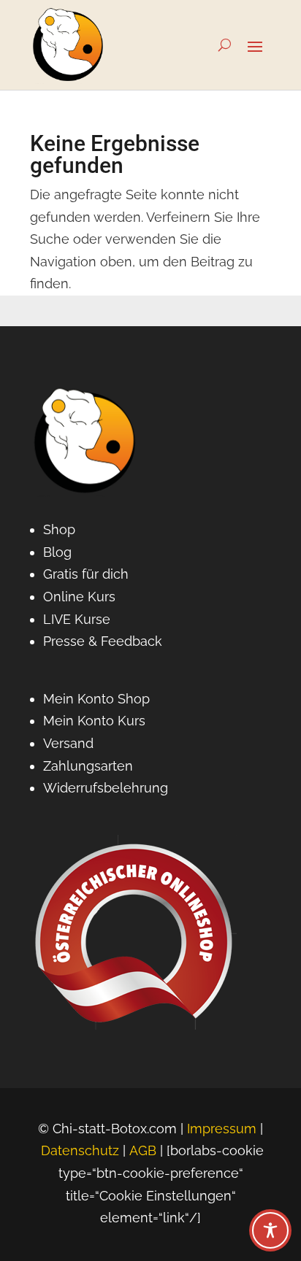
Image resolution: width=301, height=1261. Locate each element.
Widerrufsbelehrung (105, 787)
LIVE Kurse (76, 619)
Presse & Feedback (102, 641)
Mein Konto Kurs (94, 720)
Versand (68, 743)
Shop (59, 529)
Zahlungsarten (88, 766)
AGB (142, 1150)
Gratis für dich (86, 574)
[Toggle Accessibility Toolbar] (270, 1230)
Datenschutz (80, 1150)
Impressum (221, 1128)
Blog (57, 552)
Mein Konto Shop (96, 698)
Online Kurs (79, 596)
